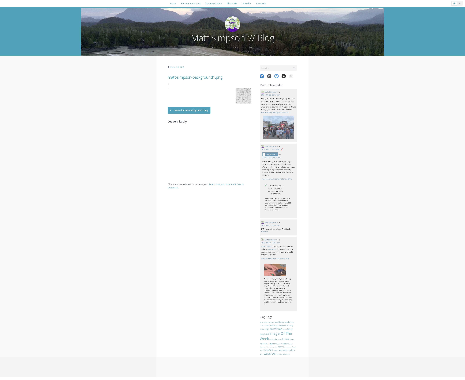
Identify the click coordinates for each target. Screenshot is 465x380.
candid (287, 322)
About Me (232, 3)
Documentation (213, 3)
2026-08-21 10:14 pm (270, 149)
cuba (285, 325)
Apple (262, 322)
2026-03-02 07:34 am (271, 157)
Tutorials (268, 349)
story (280, 346)
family (289, 329)
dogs (267, 329)
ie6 (267, 334)
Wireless (279, 354)
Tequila (294, 347)
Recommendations (191, 3)
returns (270, 347)
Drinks (285, 329)
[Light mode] (454, 3)
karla (274, 339)
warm (261, 354)
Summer (286, 347)
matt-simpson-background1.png (195, 77)
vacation (291, 350)
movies (292, 339)
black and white (269, 322)
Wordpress (286, 354)
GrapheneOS (271, 154)
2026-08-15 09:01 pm (270, 242)
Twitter (276, 350)
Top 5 (261, 350)
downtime (276, 329)
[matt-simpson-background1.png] (209, 84)
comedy (279, 325)
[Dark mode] (459, 3)
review (275, 347)
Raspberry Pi (264, 347)
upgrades (283, 350)
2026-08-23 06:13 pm (270, 95)
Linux (285, 339)
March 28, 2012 (177, 67)
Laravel (279, 339)
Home (173, 3)
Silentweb (261, 3)
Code (261, 325)
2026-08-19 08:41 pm (270, 225)
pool (278, 344)
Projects (284, 343)
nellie (262, 343)
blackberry (279, 322)
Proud (290, 344)
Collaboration (269, 325)
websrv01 (270, 354)
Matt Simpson (271, 92)
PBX (275, 344)
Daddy (291, 325)
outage (269, 343)
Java (270, 339)
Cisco (292, 322)
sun (290, 347)
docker (262, 329)
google (263, 334)
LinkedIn (246, 3)
